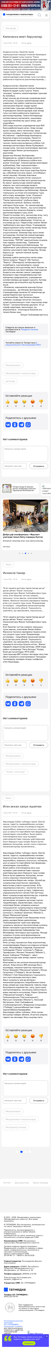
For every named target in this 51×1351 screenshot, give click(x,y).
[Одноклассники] (14, 424)
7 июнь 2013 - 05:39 (10, 579)
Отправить (38, 466)
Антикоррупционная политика (13, 1322)
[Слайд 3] (25, 553)
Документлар (22, 1182)
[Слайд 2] (22, 553)
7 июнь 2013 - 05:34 (10, 813)
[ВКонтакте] (8, 424)
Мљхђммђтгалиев (15, 1127)
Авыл (8, 564)
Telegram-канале (29, 329)
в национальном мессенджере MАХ (23, 343)
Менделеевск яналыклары (20, 373)
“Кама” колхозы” (15, 771)
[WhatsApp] (28, 424)
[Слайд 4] (28, 553)
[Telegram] (21, 424)
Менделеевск (13, 365)
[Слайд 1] (19, 553)
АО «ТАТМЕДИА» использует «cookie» (13, 1325)
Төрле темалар (40, 1182)
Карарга (28, 1343)
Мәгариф (10, 28)
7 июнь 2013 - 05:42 (10, 43)
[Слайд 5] (31, 553)
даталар (10, 381)
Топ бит (7, 1182)
